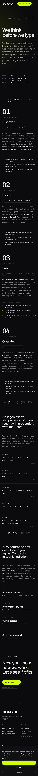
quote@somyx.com (8, 731)
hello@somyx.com (9, 687)
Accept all (19, 763)
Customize (19, 767)
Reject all (19, 772)
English (4, 746)
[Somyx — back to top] (8, 4)
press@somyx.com (8, 734)
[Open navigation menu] (34, 3)
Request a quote (23, 3)
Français (10, 746)
